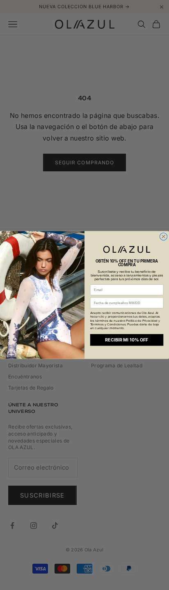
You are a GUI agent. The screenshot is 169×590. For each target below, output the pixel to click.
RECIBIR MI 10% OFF (126, 340)
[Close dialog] (163, 236)
